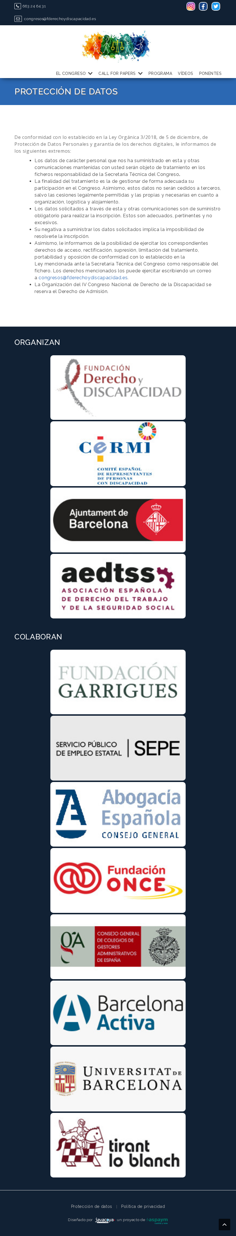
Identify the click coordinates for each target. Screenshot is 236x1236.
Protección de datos (91, 1206)
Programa (160, 73)
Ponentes (210, 73)
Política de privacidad (143, 1206)
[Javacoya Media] (105, 1220)
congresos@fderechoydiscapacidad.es (59, 19)
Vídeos (185, 73)
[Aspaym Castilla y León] (157, 1220)
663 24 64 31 (34, 6)
